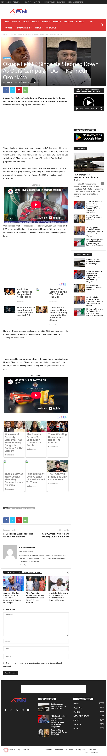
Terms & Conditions (75, 2)
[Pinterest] (19, 90)
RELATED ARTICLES (13, 572)
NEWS (76, 704)
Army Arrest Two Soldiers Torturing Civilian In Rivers (55, 535)
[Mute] (97, 108)
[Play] (77, 108)
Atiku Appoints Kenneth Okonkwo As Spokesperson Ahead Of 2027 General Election (35, 598)
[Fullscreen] (100, 108)
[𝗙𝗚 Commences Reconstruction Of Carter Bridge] (89, 162)
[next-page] (67, 572)
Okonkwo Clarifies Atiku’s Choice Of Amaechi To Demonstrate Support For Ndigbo (12, 598)
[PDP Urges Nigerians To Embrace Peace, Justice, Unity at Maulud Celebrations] (79, 242)
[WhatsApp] (25, 90)
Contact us (27, 2)
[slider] (87, 108)
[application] (89, 102)
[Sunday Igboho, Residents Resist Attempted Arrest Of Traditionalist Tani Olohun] (79, 230)
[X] (12, 90)
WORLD (38, 28)
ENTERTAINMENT (23, 28)
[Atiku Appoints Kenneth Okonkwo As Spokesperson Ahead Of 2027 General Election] (36, 583)
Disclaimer (61, 2)
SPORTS (45, 22)
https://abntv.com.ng (26, 551)
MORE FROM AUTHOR (32, 572)
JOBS (91, 22)
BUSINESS (8, 28)
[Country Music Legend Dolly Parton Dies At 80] (79, 219)
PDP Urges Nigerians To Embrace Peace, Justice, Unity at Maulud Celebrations (94, 242)
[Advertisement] (70, 11)
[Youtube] (28, 710)
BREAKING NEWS (81, 716)
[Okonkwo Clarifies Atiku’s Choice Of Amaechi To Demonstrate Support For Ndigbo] (13, 583)
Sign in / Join (6, 2)
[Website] (23, 710)
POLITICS (26, 22)
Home (7, 22)
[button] (102, 25)
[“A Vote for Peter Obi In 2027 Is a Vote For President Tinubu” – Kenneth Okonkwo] (58, 583)
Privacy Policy (49, 2)
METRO (14, 22)
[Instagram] (12, 710)
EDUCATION (68, 22)
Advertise (37, 2)
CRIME (34, 22)
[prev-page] (64, 572)
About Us (16, 2)
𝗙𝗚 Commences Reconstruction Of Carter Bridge (86, 177)
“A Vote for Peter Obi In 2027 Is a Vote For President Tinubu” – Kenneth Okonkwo (58, 596)
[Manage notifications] (6, 750)
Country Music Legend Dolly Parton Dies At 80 (94, 217)
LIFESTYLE (80, 22)
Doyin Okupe (14, 508)
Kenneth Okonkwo (27, 508)
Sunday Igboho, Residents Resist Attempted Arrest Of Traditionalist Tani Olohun (94, 231)
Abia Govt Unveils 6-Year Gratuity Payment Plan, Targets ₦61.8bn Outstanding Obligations (94, 206)
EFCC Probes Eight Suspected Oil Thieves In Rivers (18, 535)
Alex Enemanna (11, 82)
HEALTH (56, 22)
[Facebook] (6, 90)
